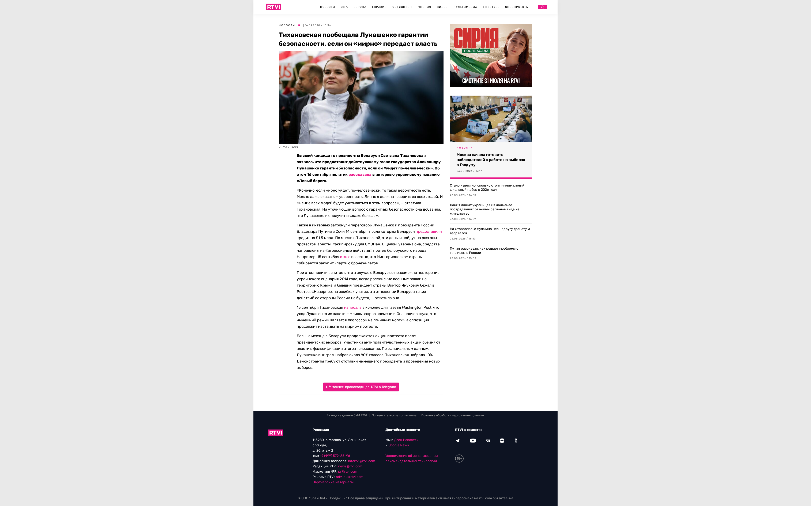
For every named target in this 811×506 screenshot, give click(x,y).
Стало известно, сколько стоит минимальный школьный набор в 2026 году (487, 187)
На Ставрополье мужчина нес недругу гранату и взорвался (490, 231)
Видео (442, 6)
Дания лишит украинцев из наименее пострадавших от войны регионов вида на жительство (485, 209)
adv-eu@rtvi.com (349, 477)
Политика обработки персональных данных (452, 415)
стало (345, 256)
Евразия (379, 6)
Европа (360, 6)
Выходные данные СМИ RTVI (347, 415)
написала (353, 307)
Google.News (398, 445)
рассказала (359, 174)
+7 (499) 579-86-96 (335, 456)
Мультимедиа (465, 6)
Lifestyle (491, 6)
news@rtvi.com (350, 466)
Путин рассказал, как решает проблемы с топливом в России (484, 250)
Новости (327, 6)
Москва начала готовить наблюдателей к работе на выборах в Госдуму (491, 159)
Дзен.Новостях (406, 440)
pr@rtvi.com (347, 471)
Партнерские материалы (333, 482)
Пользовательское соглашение (394, 415)
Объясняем (402, 6)
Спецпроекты (517, 6)
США (344, 6)
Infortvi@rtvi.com (361, 461)
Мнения (424, 6)
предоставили (429, 231)
